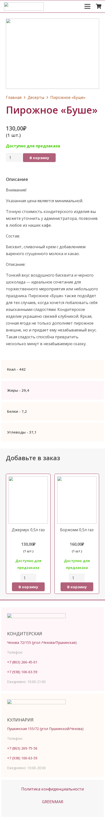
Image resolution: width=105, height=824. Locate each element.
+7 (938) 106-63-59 (22, 672)
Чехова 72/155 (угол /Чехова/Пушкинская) (42, 642)
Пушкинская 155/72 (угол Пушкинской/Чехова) (45, 728)
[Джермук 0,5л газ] (28, 534)
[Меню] (87, 6)
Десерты (36, 97)
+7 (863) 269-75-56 (22, 748)
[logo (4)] (24, 6)
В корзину (39, 157)
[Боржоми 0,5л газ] (76, 534)
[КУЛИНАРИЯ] (52, 706)
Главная (13, 97)
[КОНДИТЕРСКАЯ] (52, 620)
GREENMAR (52, 801)
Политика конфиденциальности (52, 789)
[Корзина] (99, 6)
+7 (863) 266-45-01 (22, 662)
